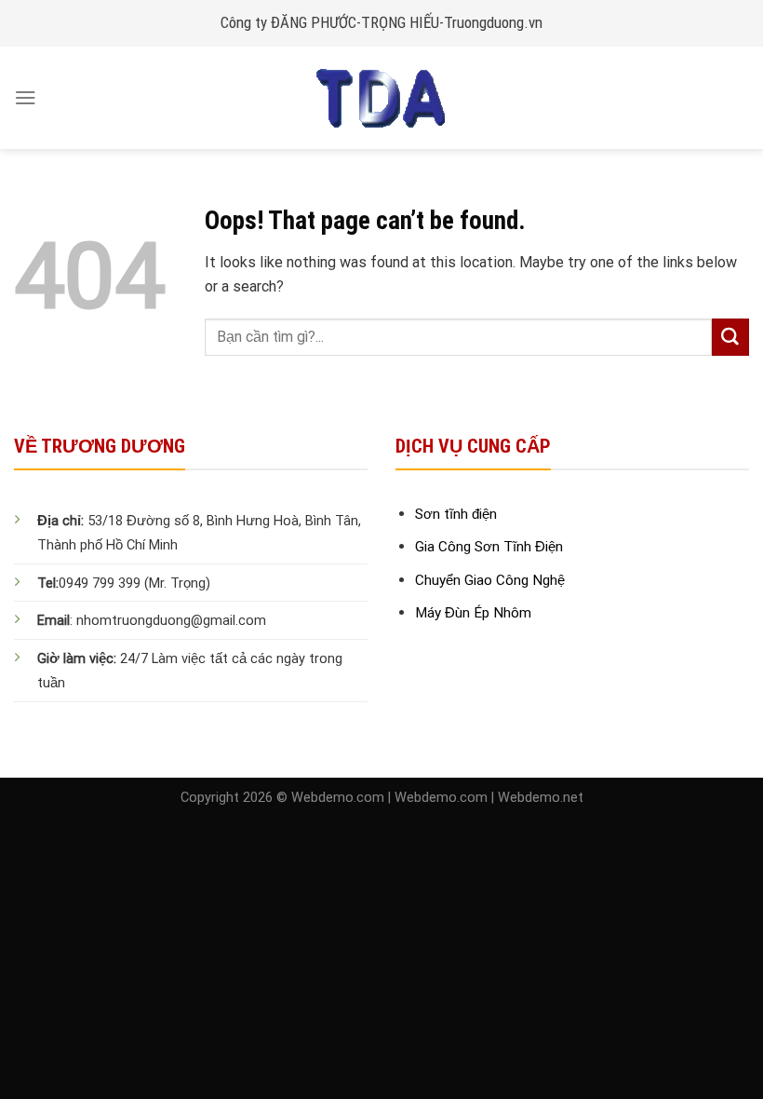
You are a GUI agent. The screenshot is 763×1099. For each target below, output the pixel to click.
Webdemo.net (540, 798)
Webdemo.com (337, 798)
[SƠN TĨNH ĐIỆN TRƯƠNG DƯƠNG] (382, 98)
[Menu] (25, 97)
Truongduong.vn (493, 22)
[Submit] (730, 337)
